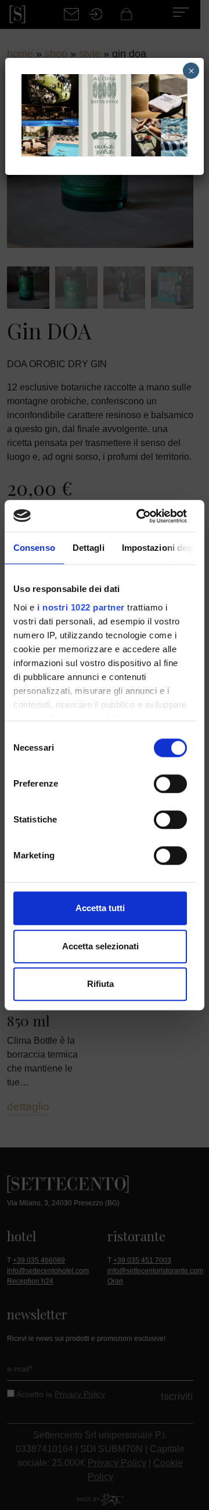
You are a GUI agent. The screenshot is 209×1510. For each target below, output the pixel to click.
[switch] (170, 783)
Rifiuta (100, 984)
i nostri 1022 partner (81, 607)
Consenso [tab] (34, 548)
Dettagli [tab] (89, 548)
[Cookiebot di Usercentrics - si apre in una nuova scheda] (140, 516)
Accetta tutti (100, 908)
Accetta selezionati (100, 946)
